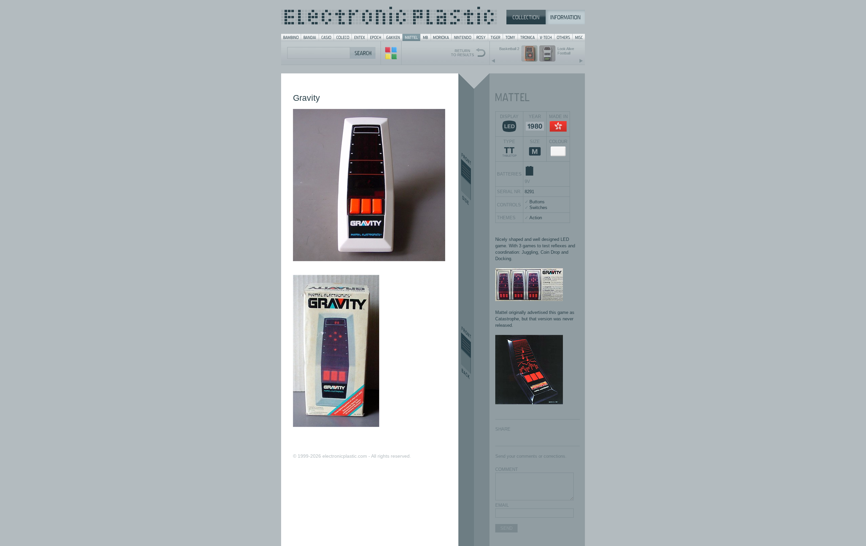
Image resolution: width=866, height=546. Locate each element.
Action (535, 217)
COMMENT (506, 469)
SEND (506, 528)
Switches (538, 207)
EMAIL (502, 505)
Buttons (537, 201)
